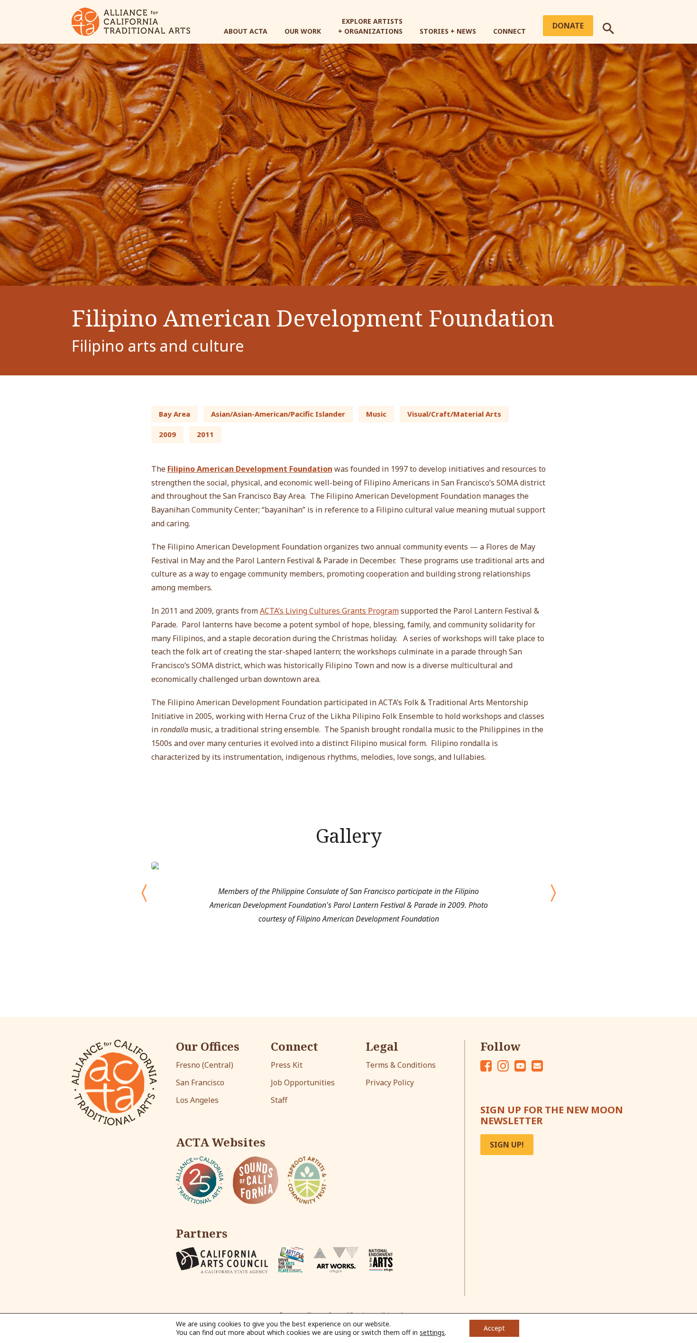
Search (614, 24)
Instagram (503, 1066)
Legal (382, 1046)
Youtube (520, 1066)
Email (537, 1066)
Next (553, 888)
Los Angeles (197, 1100)
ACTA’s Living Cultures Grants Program (329, 611)
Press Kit (287, 1065)
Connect (509, 31)
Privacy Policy (390, 1082)
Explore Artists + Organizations (370, 26)
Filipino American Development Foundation (249, 469)
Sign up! (507, 1144)
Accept (494, 1328)
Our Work (302, 31)
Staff (279, 1100)
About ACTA (245, 31)
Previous (134, 888)
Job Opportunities (303, 1082)
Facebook (486, 1066)
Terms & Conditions (401, 1065)
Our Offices (207, 1046)
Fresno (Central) (204, 1065)
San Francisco (200, 1082)
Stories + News (448, 31)
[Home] (131, 21)
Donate (568, 25)
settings (432, 1332)
